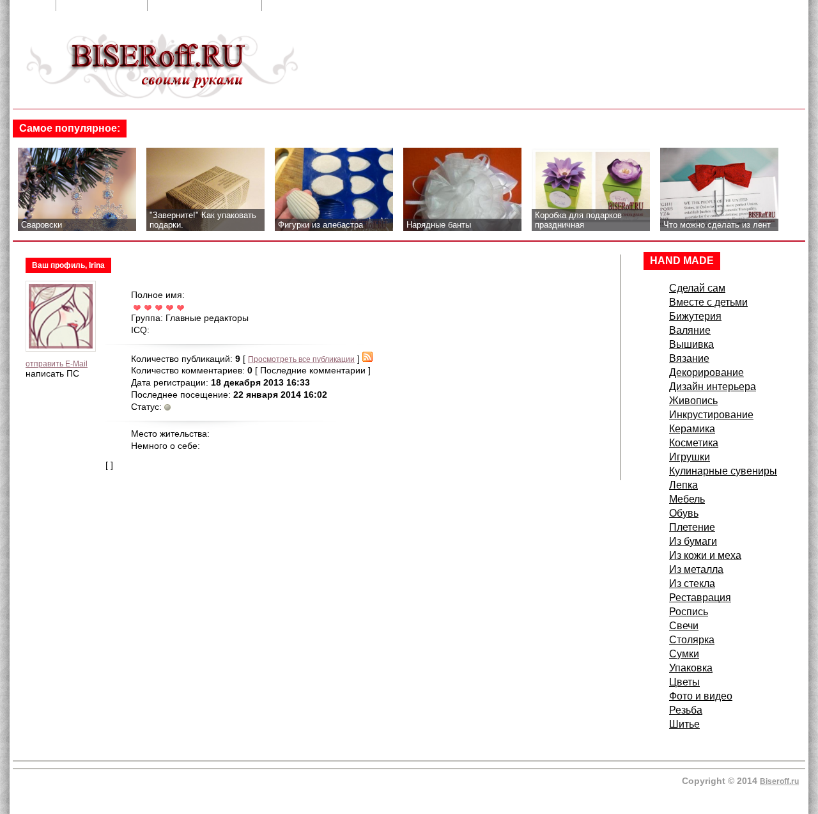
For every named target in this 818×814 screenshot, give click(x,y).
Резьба (685, 710)
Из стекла (692, 583)
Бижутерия (695, 316)
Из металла (696, 569)
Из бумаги (693, 541)
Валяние (690, 330)
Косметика (693, 442)
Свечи (683, 625)
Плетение (692, 527)
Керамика (692, 428)
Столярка (691, 639)
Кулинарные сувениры (723, 471)
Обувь (683, 513)
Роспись (688, 611)
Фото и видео (700, 696)
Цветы (684, 682)
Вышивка (691, 344)
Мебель (687, 499)
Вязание (689, 358)
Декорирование (706, 372)
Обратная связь (103, 5)
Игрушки (689, 456)
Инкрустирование (711, 414)
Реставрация (700, 597)
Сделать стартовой (316, 5)
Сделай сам (697, 288)
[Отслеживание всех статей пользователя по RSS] (367, 359)
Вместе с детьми (708, 302)
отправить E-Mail (57, 363)
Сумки (684, 653)
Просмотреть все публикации (301, 359)
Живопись (693, 400)
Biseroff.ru (779, 781)
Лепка (683, 485)
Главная (29, 5)
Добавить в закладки (206, 5)
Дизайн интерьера (712, 386)
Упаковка (691, 667)
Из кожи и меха (705, 555)
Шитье (684, 724)
